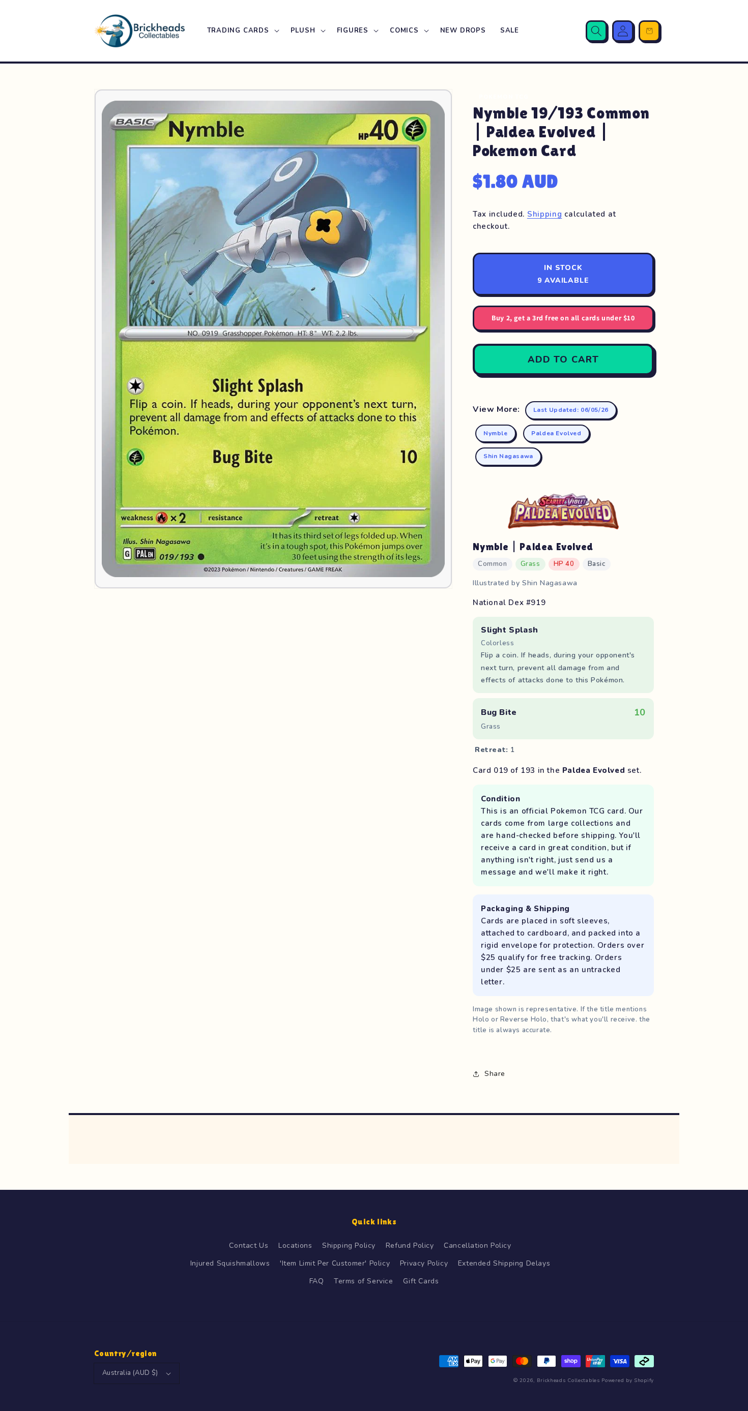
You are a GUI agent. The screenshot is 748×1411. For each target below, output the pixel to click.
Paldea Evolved (556, 433)
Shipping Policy (349, 1245)
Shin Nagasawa (508, 456)
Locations (295, 1245)
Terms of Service (363, 1281)
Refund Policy (410, 1245)
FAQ (316, 1281)
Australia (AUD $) (130, 1372)
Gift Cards (421, 1281)
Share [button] (494, 1073)
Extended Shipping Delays (504, 1263)
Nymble (495, 433)
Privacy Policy (424, 1263)
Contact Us (248, 1245)
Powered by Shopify (627, 1380)
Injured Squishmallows (230, 1263)
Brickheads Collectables (568, 1380)
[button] (241, 30)
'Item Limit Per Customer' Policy (335, 1263)
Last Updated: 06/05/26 (571, 410)
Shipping (544, 214)
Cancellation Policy (477, 1245)
